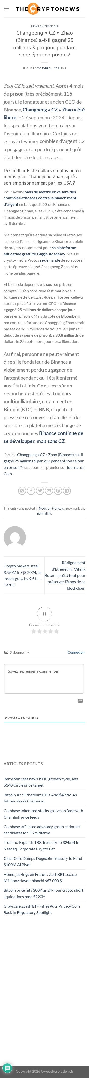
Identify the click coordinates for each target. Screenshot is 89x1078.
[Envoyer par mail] (49, 491)
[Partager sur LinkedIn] (67, 491)
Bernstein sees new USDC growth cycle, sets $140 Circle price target (41, 782)
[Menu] (7, 8)
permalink (44, 513)
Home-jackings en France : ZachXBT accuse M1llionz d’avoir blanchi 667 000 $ (40, 877)
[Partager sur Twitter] (40, 491)
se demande (50, 260)
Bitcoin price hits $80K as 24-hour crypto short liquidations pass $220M (43, 893)
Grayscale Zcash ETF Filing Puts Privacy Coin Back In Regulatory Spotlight (42, 909)
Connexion (76, 652)
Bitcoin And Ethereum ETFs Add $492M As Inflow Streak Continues (40, 797)
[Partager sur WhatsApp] (22, 491)
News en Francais (44, 26)
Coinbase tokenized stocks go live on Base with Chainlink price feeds (43, 813)
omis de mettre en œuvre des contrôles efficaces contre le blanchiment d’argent (40, 198)
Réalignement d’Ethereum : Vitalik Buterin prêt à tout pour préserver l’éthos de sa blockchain (65, 575)
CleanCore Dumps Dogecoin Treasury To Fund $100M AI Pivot (43, 861)
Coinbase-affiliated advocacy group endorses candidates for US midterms (42, 829)
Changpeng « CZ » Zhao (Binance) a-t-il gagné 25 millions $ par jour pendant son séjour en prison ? (44, 461)
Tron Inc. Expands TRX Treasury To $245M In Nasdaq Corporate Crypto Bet (41, 845)
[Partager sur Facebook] (31, 491)
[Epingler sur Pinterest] (58, 491)
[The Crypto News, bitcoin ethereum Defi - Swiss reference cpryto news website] (47, 8)
